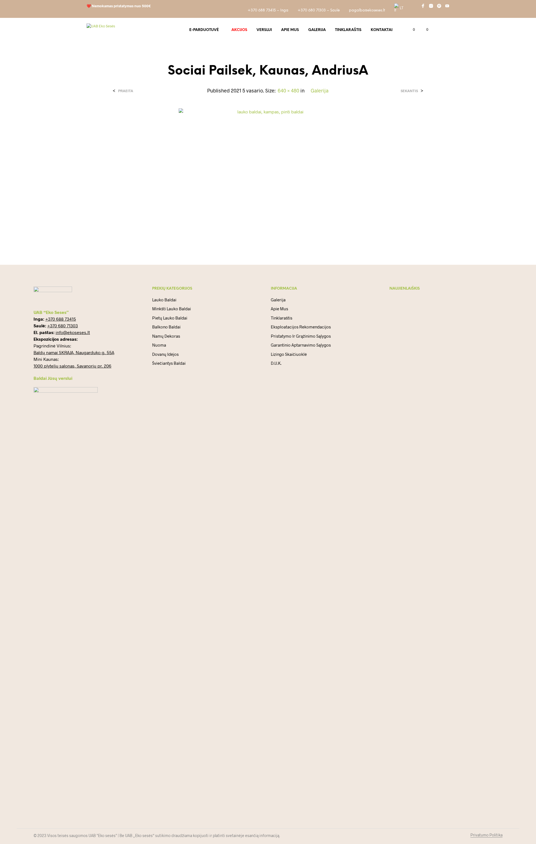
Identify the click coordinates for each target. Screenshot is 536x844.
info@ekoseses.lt (73, 332)
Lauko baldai (164, 299)
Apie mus (290, 30)
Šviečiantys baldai (169, 363)
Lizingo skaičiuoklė (289, 354)
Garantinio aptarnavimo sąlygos (301, 344)
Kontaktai (382, 30)
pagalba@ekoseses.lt (367, 10)
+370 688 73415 (60, 318)
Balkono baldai (166, 326)
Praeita (125, 91)
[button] (410, 29)
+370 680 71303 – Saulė (319, 10)
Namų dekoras (166, 335)
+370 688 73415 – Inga (268, 10)
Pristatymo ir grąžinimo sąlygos (301, 335)
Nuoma (159, 344)
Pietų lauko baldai (169, 317)
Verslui (264, 30)
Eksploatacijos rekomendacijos (301, 326)
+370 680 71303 (62, 325)
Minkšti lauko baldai (171, 308)
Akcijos (239, 30)
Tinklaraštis (348, 30)
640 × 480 (288, 90)
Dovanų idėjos (165, 354)
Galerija (317, 30)
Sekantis (409, 91)
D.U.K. (276, 363)
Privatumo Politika (486, 835)
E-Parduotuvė (204, 30)
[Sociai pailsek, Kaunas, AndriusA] (268, 174)
